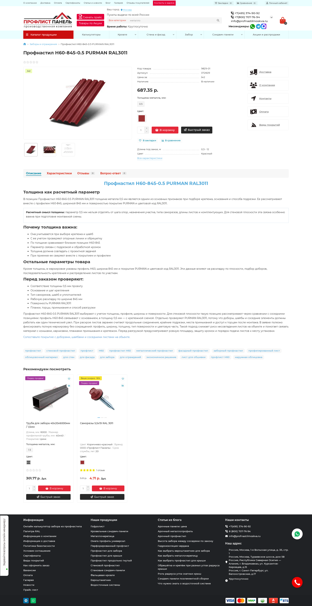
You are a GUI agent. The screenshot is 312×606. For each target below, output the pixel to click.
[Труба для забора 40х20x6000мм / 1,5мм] (48, 398)
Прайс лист (30, 589)
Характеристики (59, 173)
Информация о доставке (39, 541)
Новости (28, 584)
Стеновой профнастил (105, 565)
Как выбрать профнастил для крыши (182, 560)
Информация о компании (39, 536)
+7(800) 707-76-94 (247, 17)
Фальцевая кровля (103, 575)
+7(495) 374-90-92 (247, 13)
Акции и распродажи (266, 34)
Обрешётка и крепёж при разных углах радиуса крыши (189, 567)
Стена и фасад (156, 34)
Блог (108, 3)
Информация (33, 520)
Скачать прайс (92, 17)
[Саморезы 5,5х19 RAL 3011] (102, 398)
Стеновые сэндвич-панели (108, 570)
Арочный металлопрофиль (175, 531)
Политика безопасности (39, 545)
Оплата (58, 3)
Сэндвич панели (222, 34)
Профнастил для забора (106, 550)
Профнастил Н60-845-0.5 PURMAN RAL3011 (156, 183)
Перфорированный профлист (110, 545)
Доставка (45, 3)
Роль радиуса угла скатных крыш (179, 573)
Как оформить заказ (36, 565)
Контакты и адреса (164, 3)
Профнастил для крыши (106, 555)
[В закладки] (69, 378)
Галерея (118, 3)
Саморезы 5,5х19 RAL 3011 (96, 423)
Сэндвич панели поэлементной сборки (183, 578)
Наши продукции (104, 520)
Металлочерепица (102, 536)
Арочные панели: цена (172, 526)
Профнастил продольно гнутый (111, 560)
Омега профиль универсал (108, 541)
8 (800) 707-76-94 (240, 531)
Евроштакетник (101, 580)
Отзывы (85, 173)
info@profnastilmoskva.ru (249, 21)
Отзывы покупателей (138, 3)
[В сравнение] (69, 385)
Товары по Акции (90, 23)
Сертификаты (73, 3)
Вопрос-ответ (112, 173)
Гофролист (98, 526)
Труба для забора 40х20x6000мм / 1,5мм (48, 425)
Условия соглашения (36, 550)
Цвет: (140, 111)
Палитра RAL (31, 531)
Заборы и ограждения (43, 44)
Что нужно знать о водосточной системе (184, 583)
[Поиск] (218, 20)
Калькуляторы (91, 34)
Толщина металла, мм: (151, 97)
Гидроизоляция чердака (173, 545)
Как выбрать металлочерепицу (178, 555)
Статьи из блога (169, 520)
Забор (189, 34)
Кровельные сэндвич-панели (109, 531)
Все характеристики (149, 158)
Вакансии (29, 570)
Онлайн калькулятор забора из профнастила (52, 526)
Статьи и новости (93, 3)
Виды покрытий (33, 560)
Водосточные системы (105, 584)
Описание (33, 173)
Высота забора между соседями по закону (185, 541)
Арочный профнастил (172, 536)
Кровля (122, 34)
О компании (30, 3)
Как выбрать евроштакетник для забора (184, 550)
